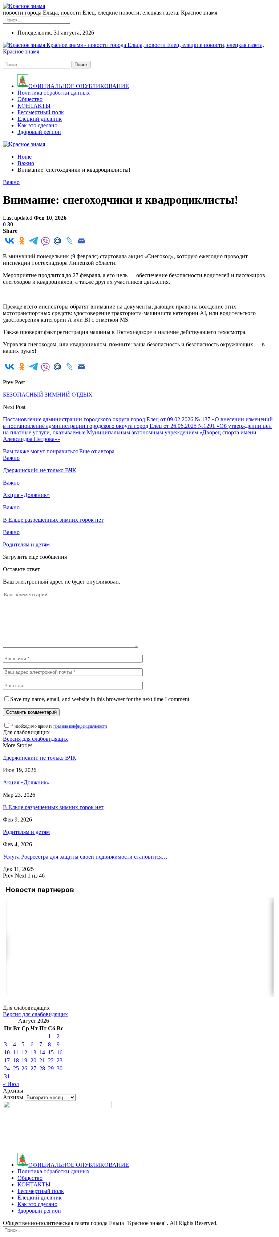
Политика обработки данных (53, 93)
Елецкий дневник (39, 119)
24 (7, 1068)
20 (33, 1060)
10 (7, 1052)
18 (16, 1060)
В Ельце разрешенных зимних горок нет (53, 807)
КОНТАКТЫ (33, 106)
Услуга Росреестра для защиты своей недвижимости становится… (85, 857)
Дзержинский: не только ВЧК (39, 758)
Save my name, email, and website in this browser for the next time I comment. (100, 699)
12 (24, 1052)
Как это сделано (37, 125)
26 (24, 1068)
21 (42, 1060)
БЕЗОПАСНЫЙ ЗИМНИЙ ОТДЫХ (48, 394)
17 (7, 1060)
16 (59, 1052)
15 (51, 1052)
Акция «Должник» (26, 782)
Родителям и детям (26, 832)
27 (33, 1068)
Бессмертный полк (40, 112)
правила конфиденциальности (80, 726)
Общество (30, 99)
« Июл (11, 1084)
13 (33, 1052)
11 (16, 1052)
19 (24, 1060)
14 (42, 1052)
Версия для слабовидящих (35, 739)
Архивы (13, 1097)
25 (16, 1068)
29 (51, 1068)
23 (59, 1060)
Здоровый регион (39, 132)
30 (59, 1068)
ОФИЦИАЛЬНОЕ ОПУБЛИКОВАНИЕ (78, 86)
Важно (11, 182)
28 (42, 1068)
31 (7, 1076)
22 (51, 1060)
